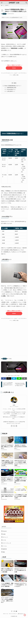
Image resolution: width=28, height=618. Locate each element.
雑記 (4, 552)
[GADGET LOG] (14, 2)
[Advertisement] (14, 112)
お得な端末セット (11, 91)
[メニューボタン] (1, 2)
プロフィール (5, 613)
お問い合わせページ (21, 613)
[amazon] (16, 426)
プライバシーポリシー (13, 613)
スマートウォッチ (7, 543)
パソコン (5, 546)
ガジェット (5, 537)
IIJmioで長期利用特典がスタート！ (12, 85)
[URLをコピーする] (24, 378)
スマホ (4, 540)
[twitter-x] (14, 426)
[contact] (16, 611)
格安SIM (4, 13)
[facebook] (12, 426)
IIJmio (14, 68)
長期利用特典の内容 (11, 87)
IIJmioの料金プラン (11, 89)
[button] (3, 378)
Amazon (5, 531)
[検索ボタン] (26, 2)
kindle (4, 534)
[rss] (14, 611)
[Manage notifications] (25, 615)
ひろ (14, 405)
